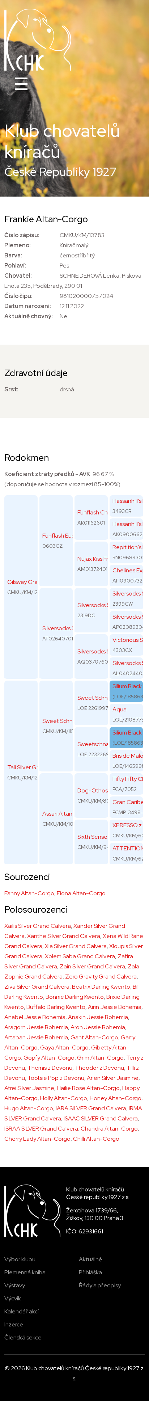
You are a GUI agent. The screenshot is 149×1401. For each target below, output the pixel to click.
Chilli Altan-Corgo (96, 1139)
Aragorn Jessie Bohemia (36, 1027)
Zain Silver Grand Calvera (92, 966)
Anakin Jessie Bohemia (98, 1017)
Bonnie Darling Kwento (75, 997)
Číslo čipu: (18, 296)
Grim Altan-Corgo (100, 1057)
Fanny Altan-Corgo (29, 893)
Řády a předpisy (100, 1285)
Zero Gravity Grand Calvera (101, 976)
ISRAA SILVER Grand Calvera (41, 1128)
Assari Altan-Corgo (67, 813)
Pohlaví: (15, 265)
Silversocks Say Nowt (104, 605)
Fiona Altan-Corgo (81, 893)
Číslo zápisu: (21, 235)
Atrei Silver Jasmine (29, 1088)
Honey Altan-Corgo (115, 1098)
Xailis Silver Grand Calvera (37, 926)
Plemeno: (17, 245)
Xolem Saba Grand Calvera (80, 956)
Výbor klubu (19, 1259)
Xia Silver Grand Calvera (76, 946)
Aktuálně (90, 1259)
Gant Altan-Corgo (94, 1037)
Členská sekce (23, 1337)
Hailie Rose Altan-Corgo (88, 1088)
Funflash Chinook (99, 512)
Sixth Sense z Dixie (101, 837)
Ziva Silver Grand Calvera (36, 986)
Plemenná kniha (25, 1272)
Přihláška (90, 1272)
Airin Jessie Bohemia (114, 1007)
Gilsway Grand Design (35, 582)
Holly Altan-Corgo (63, 1098)
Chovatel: (18, 275)
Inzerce (13, 1324)
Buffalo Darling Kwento (55, 1007)
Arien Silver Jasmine (113, 1078)
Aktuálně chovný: (28, 316)
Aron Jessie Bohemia (98, 1027)
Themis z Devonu (49, 1068)
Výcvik (12, 1298)
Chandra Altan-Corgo (109, 1128)
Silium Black (127, 686)
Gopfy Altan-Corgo (49, 1057)
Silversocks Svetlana (103, 651)
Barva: (13, 255)
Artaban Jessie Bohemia (36, 1037)
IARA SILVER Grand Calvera (91, 1108)
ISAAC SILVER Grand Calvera (101, 1118)
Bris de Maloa (129, 756)
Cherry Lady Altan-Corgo (37, 1139)
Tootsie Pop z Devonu (55, 1078)
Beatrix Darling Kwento (101, 986)
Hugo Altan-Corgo (28, 1108)
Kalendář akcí (21, 1311)
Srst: (11, 389)
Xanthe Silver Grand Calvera (63, 936)
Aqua (119, 709)
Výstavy (14, 1285)
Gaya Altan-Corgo (64, 1047)
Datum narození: (27, 306)
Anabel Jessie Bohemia (34, 1017)
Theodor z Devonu (99, 1068)
